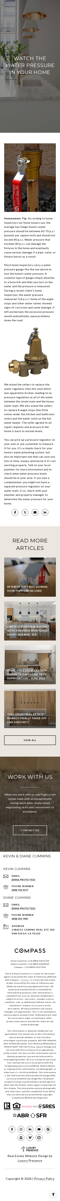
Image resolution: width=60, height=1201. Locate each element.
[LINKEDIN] (30, 1129)
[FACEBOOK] (12, 1129)
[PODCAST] (30, 1137)
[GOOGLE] (48, 1129)
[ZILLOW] (21, 1137)
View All (30, 740)
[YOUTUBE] (39, 1129)
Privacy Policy (44, 1178)
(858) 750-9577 (20, 890)
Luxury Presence (30, 1160)
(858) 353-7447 (20, 918)
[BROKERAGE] (39, 1137)
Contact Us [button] (30, 830)
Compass (25, 980)
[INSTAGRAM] (21, 1129)
